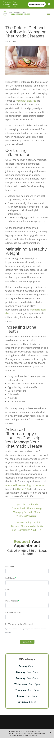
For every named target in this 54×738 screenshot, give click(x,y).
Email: (8, 589)
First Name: (10, 566)
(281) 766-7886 (22, 489)
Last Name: (10, 578)
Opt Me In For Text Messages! (20, 624)
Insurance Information (14, 612)
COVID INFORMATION (36, 4)
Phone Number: (11, 601)
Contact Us (27, 642)
